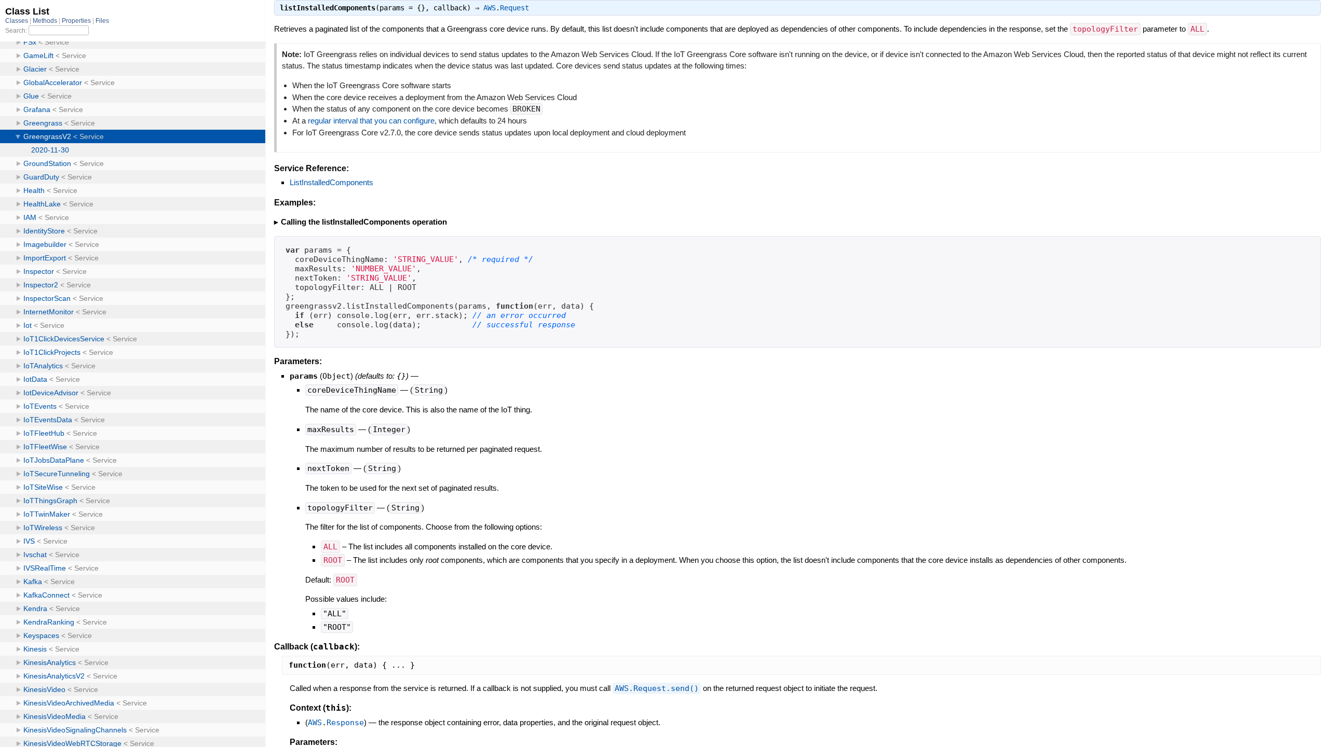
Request (514, 8)
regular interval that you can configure (371, 120)
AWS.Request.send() (657, 688)
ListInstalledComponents (331, 182)
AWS (489, 8)
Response (345, 722)
